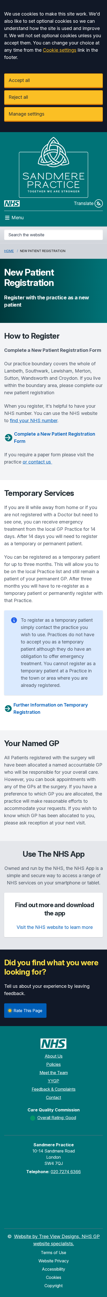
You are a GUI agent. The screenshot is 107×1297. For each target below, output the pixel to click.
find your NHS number (33, 420)
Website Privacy (53, 1260)
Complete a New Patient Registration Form (54, 437)
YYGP (53, 1080)
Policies (53, 1064)
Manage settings (26, 114)
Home (9, 251)
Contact (53, 1097)
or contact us (37, 462)
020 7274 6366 (66, 1171)
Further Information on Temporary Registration (51, 708)
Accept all (19, 80)
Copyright (53, 1285)
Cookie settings (59, 50)
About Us (54, 1056)
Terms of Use (53, 1252)
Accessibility (53, 1269)
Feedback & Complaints (54, 1089)
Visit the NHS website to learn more (55, 927)
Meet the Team (53, 1072)
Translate (83, 203)
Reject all (18, 97)
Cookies (53, 1277)
